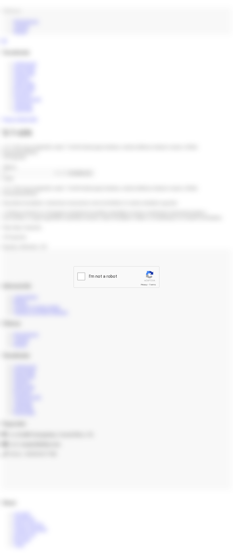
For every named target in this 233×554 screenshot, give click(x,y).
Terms (152, 284)
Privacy (144, 284)
